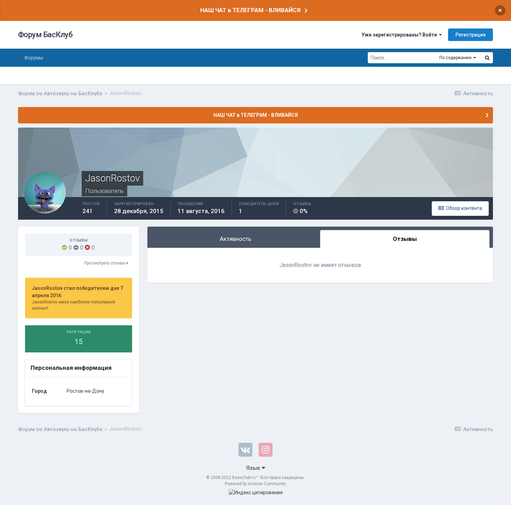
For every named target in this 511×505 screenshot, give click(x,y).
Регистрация (470, 35)
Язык (254, 467)
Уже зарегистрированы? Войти (400, 35)
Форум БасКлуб (45, 34)
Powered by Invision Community (255, 483)
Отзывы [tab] (405, 238)
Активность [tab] (235, 238)
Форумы (33, 57)
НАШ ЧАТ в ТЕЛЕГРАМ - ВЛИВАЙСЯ (250, 10)
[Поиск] (487, 57)
